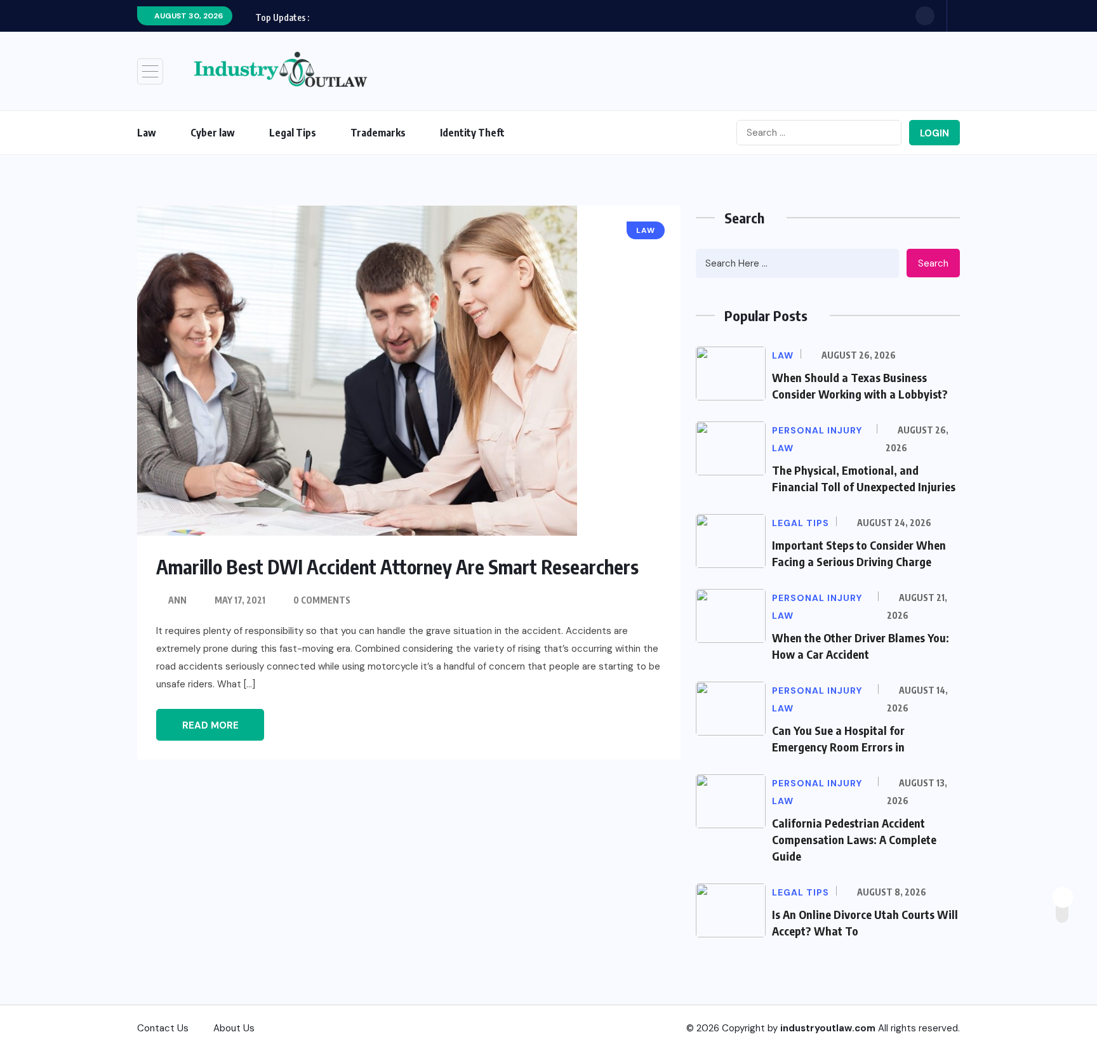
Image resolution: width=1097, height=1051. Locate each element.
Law (146, 132)
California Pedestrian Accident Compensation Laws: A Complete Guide (854, 839)
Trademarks (378, 132)
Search (933, 263)
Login (934, 133)
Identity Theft (472, 132)
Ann (177, 600)
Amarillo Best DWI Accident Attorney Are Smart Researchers (397, 567)
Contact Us (163, 1028)
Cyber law (212, 132)
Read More (210, 725)
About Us (234, 1028)
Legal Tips (292, 132)
